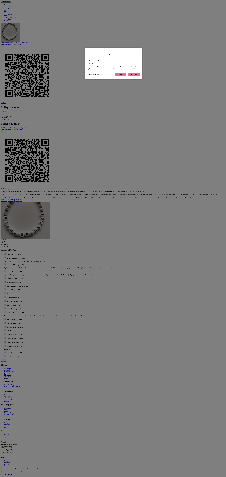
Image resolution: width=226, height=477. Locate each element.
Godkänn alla (133, 74)
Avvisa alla (120, 74)
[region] (113, 63)
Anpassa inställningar (94, 74)
